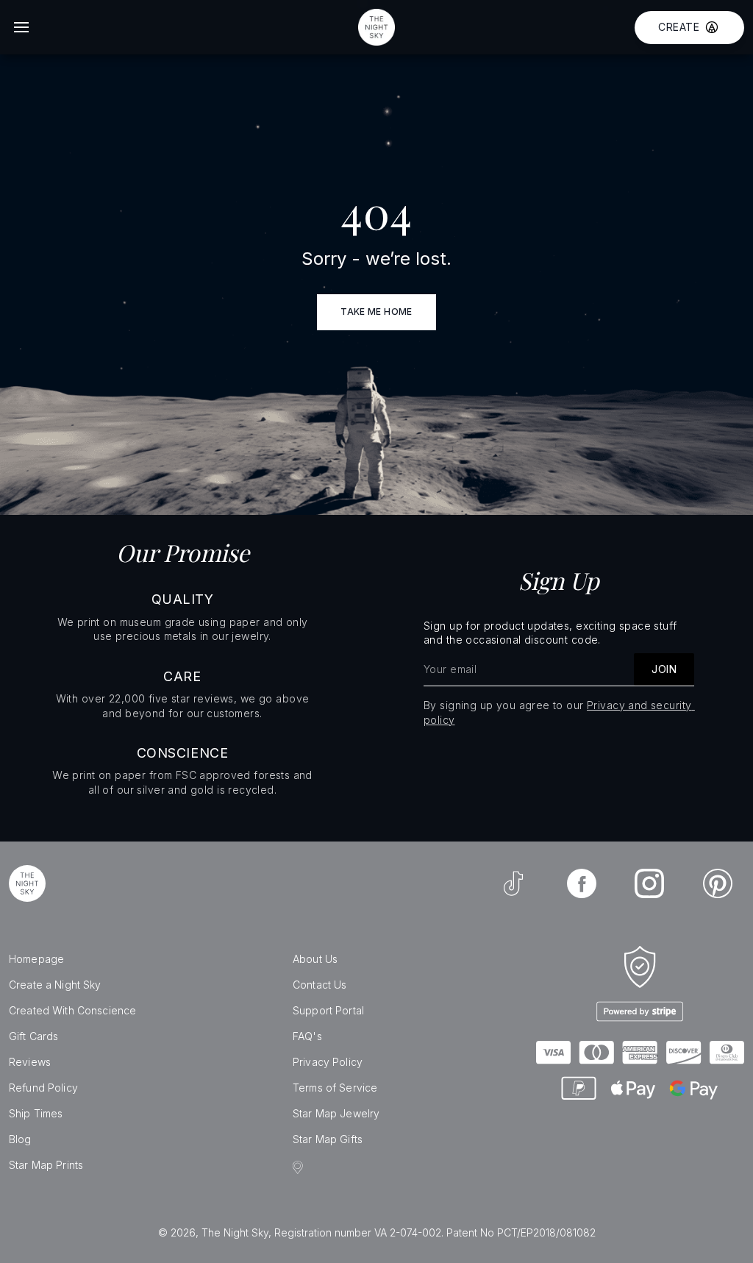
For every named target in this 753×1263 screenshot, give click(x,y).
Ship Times (36, 1113)
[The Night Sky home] (376, 27)
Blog (20, 1139)
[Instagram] (649, 883)
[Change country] (300, 1167)
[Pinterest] (717, 883)
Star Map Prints (46, 1165)
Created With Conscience (72, 1010)
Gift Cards (33, 1036)
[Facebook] (581, 883)
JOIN (664, 669)
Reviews (30, 1062)
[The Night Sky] (27, 883)
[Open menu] (21, 27)
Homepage (36, 959)
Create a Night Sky (55, 984)
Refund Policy (43, 1087)
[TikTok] (513, 883)
